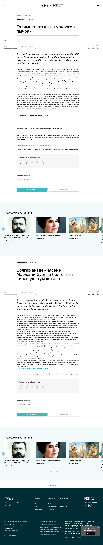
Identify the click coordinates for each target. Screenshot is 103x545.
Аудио (37, 506)
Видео (37, 503)
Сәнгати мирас (64, 498)
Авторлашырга (32, 189)
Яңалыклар (27, 15)
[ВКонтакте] (88, 46)
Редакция (21, 145)
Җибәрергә (64, 190)
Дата (34, 47)
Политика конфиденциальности (73, 537)
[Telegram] (93, 46)
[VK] (5, 505)
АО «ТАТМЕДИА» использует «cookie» (74, 531)
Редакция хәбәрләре (44, 145)
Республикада (63, 506)
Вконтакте (59, 149)
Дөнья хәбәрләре (22, 262)
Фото (36, 501)
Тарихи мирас (51, 498)
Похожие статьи (18, 212)
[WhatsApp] (97, 46)
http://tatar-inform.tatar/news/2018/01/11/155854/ (33, 368)
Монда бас (90, 533)
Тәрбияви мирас (52, 506)
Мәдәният (62, 503)
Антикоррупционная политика (48, 534)
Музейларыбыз (52, 501)
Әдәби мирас (20, 19)
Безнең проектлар (40, 509)
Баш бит (19, 15)
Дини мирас (51, 509)
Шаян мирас (63, 501)
